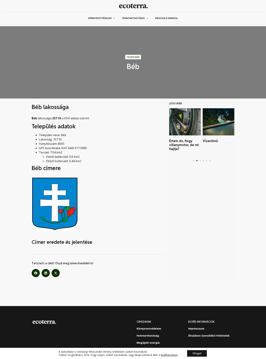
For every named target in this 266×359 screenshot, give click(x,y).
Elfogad (197, 353)
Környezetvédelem (99, 18)
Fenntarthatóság (133, 18)
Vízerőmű (210, 141)
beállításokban (169, 355)
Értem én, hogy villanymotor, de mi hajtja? (184, 145)
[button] (36, 273)
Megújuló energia (166, 18)
